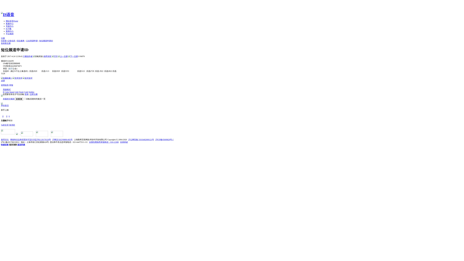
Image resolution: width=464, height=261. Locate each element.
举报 (11, 85)
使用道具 (5, 85)
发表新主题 (6, 43)
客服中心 (10, 24)
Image (12, 92)
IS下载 (8, 29)
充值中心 (10, 26)
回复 (3, 81)
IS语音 (4, 41)
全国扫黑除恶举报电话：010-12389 (104, 142)
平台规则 (10, 34)
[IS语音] (7, 14)
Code (26, 92)
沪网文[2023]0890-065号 (62, 140)
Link (16, 92)
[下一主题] (73, 56)
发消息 (12, 125)
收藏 (9, 78)
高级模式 (7, 90)
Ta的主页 (5, 125)
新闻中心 (10, 31)
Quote (21, 92)
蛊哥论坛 (5, 140)
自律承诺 (124, 142)
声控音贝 (5, 106)
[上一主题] (63, 56)
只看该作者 (28, 56)
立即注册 (34, 94)
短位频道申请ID (46, 41)
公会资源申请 (32, 41)
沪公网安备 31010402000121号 (141, 140)
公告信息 (11, 41)
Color (7, 92)
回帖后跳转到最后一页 (35, 99)
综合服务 (21, 41)
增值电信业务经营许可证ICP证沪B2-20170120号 (30, 140)
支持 (20, 78)
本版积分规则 (8, 99)
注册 (3, 38)
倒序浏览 (47, 56)
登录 (27, 94)
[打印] (55, 56)
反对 (30, 78)
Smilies (31, 92)
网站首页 (12, 21)
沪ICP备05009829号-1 (164, 140)
